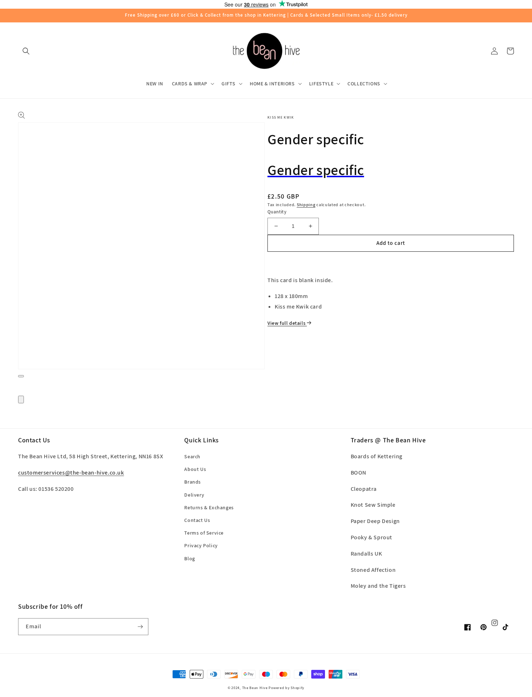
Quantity (276, 212)
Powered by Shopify (286, 687)
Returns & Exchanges (208, 507)
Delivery (194, 495)
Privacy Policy (201, 545)
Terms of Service (204, 533)
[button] (26, 51)
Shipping (306, 204)
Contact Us (197, 520)
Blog (189, 558)
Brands (192, 482)
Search (192, 456)
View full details (287, 323)
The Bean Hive (255, 687)
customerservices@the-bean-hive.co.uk (71, 472)
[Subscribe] (140, 626)
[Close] (21, 399)
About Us (195, 469)
